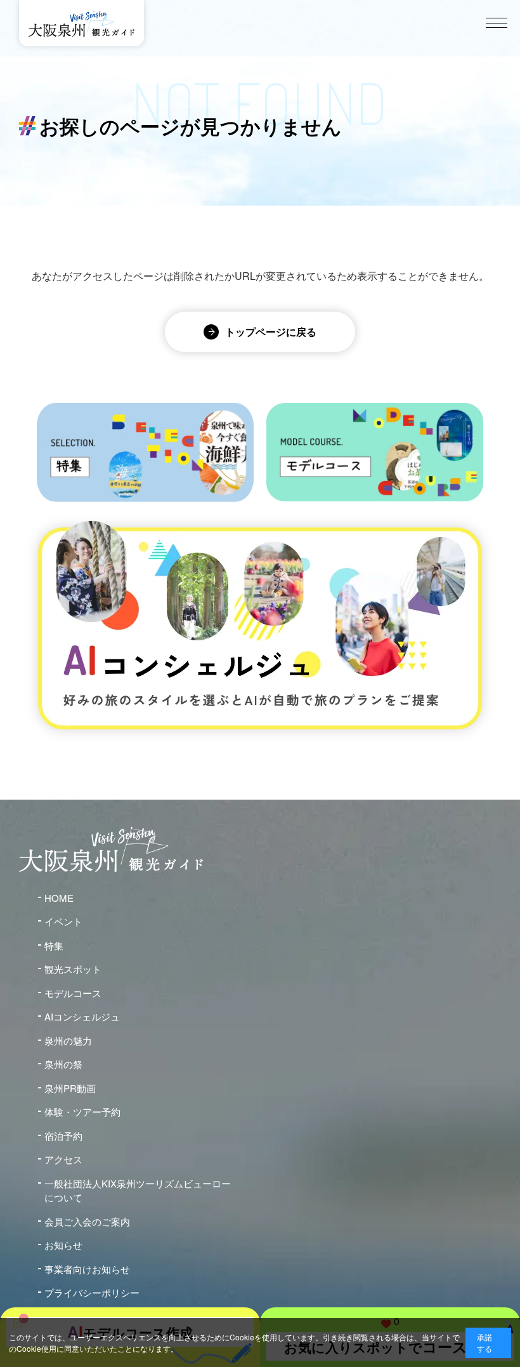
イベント (63, 921)
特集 (53, 945)
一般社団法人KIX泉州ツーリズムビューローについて (137, 1191)
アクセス (63, 1159)
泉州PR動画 (70, 1088)
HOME (59, 897)
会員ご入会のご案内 (87, 1221)
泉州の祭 (63, 1064)
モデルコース (72, 993)
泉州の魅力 (68, 1040)
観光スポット (72, 968)
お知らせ (63, 1244)
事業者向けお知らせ (87, 1269)
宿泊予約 (63, 1135)
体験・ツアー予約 (82, 1111)
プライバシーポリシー (92, 1292)
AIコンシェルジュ (82, 1016)
